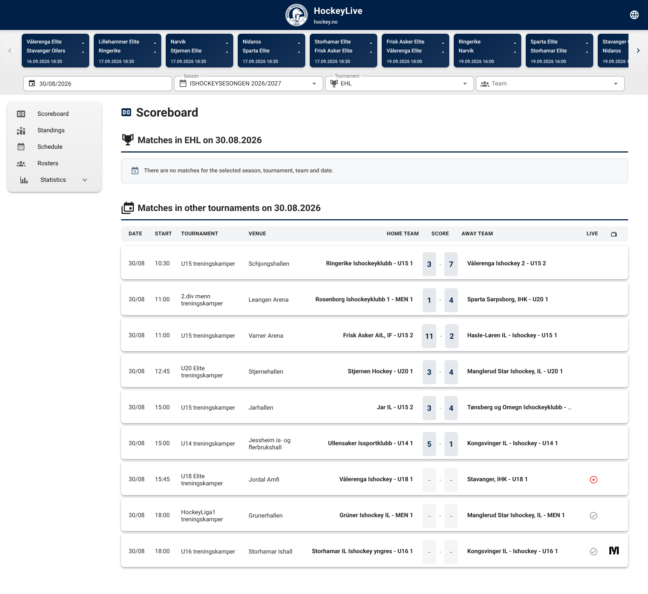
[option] (54, 113)
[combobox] (248, 83)
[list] (54, 147)
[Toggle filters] (635, 15)
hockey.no (326, 22)
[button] (453, 83)
